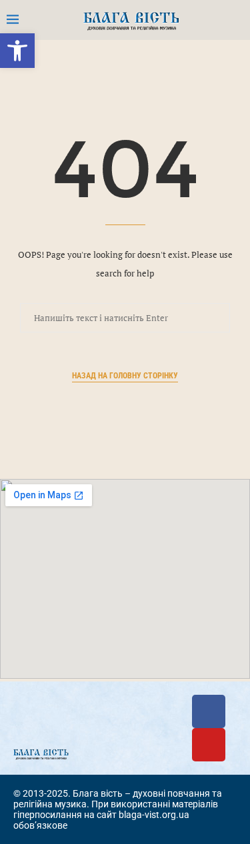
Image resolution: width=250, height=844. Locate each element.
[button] (17, 50)
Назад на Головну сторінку (125, 375)
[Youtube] (208, 744)
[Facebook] (208, 711)
